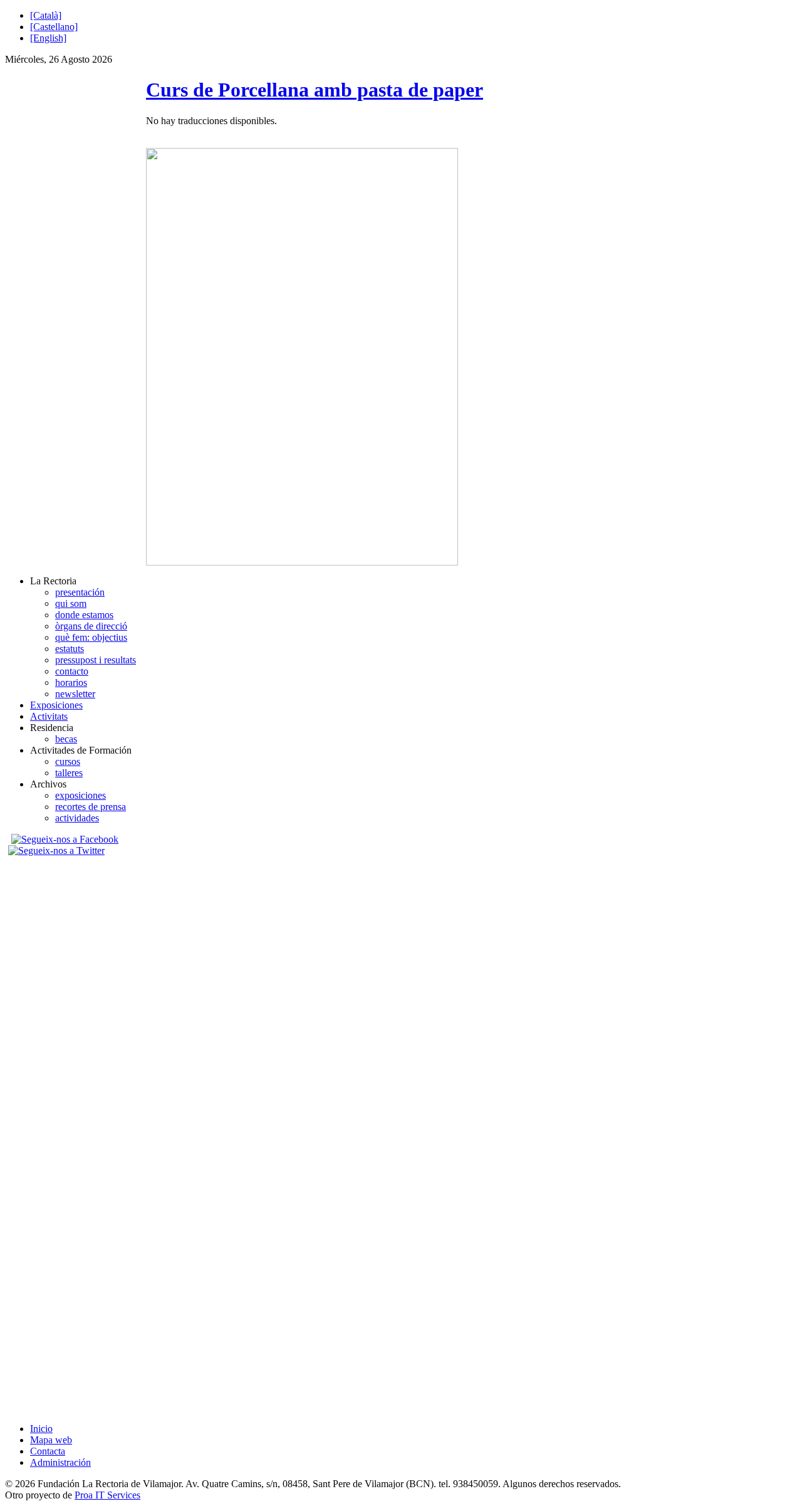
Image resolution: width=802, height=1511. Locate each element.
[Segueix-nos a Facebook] (63, 839)
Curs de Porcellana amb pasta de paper (314, 89)
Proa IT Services (107, 1495)
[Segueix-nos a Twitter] (58, 850)
